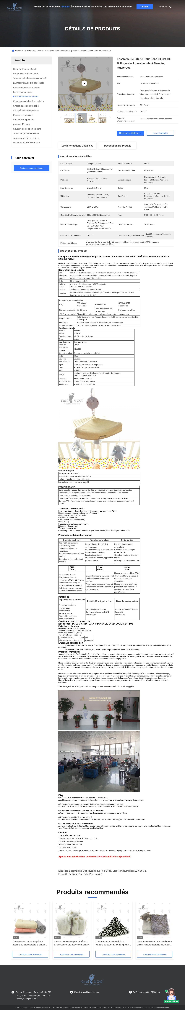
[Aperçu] (15, 7)
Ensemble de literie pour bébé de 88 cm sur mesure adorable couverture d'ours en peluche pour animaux (154, 943)
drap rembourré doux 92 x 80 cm (129, 871)
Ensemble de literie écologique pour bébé (90, 871)
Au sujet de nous (51, 7)
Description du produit (117, 145)
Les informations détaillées (77, 145)
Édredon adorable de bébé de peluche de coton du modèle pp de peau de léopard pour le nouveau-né (112, 943)
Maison (37, 7)
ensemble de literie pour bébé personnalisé (80, 874)
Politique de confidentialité (39, 1007)
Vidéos (111, 7)
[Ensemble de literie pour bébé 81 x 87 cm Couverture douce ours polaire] (72, 921)
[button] (16, 927)
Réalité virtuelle (95, 7)
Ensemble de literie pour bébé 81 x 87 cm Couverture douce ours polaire (72, 943)
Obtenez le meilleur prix (131, 133)
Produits (65, 7)
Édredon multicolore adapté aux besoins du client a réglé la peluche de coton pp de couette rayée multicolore (30, 943)
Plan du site (21, 1007)
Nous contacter (124, 7)
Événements (77, 7)
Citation (145, 7)
